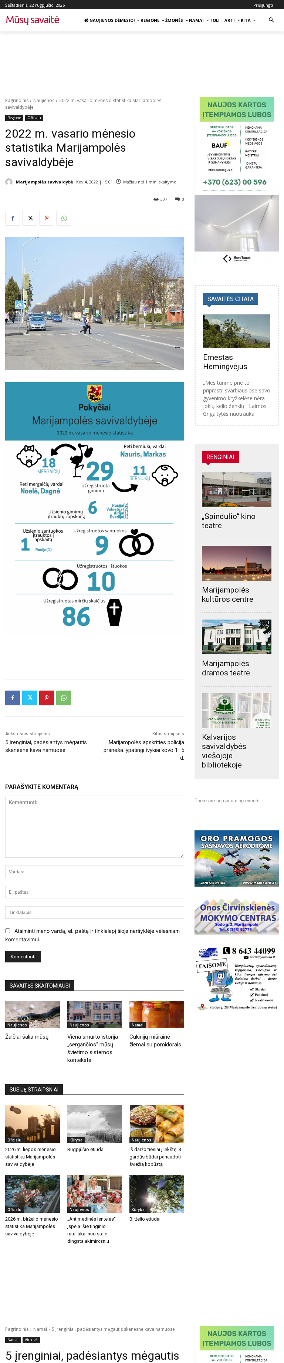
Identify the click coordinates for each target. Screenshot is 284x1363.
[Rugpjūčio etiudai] (94, 1124)
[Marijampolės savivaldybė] (10, 182)
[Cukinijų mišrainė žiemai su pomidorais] (156, 1014)
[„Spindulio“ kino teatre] (236, 489)
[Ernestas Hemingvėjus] (236, 331)
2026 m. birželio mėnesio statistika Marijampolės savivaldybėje (31, 1226)
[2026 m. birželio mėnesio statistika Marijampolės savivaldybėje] (32, 1194)
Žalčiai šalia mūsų (26, 1036)
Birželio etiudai (144, 1219)
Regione (14, 117)
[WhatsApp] (63, 218)
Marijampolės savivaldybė (44, 182)
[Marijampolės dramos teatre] (236, 637)
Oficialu (34, 117)
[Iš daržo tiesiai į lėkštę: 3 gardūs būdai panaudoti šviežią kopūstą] (156, 1124)
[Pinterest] (46, 218)
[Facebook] (12, 218)
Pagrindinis (16, 100)
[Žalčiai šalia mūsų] (32, 1014)
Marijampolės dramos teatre (226, 668)
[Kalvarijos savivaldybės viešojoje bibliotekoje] (236, 710)
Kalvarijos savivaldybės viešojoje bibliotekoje (224, 751)
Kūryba (76, 1140)
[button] (271, 20)
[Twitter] (29, 218)
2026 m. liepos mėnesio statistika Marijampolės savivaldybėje (30, 1157)
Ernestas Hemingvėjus (225, 362)
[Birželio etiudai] (156, 1194)
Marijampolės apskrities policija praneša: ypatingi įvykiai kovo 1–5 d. (144, 750)
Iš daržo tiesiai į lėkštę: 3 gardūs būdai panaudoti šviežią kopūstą (155, 1157)
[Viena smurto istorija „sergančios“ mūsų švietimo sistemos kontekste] (94, 1014)
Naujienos (43, 100)
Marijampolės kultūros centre (227, 595)
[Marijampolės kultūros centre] (236, 563)
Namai (137, 1025)
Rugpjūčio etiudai (86, 1149)
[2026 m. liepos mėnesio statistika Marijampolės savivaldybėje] (32, 1124)
